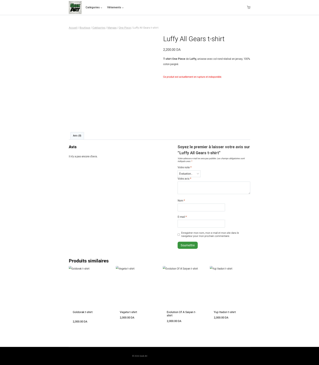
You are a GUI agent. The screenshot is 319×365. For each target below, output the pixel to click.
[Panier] (248, 7)
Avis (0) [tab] (77, 135)
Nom (181, 200)
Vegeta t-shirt (128, 312)
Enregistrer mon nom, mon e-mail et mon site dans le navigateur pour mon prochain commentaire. (210, 235)
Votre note (185, 167)
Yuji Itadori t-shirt (225, 312)
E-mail (182, 216)
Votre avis (184, 178)
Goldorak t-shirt (83, 312)
